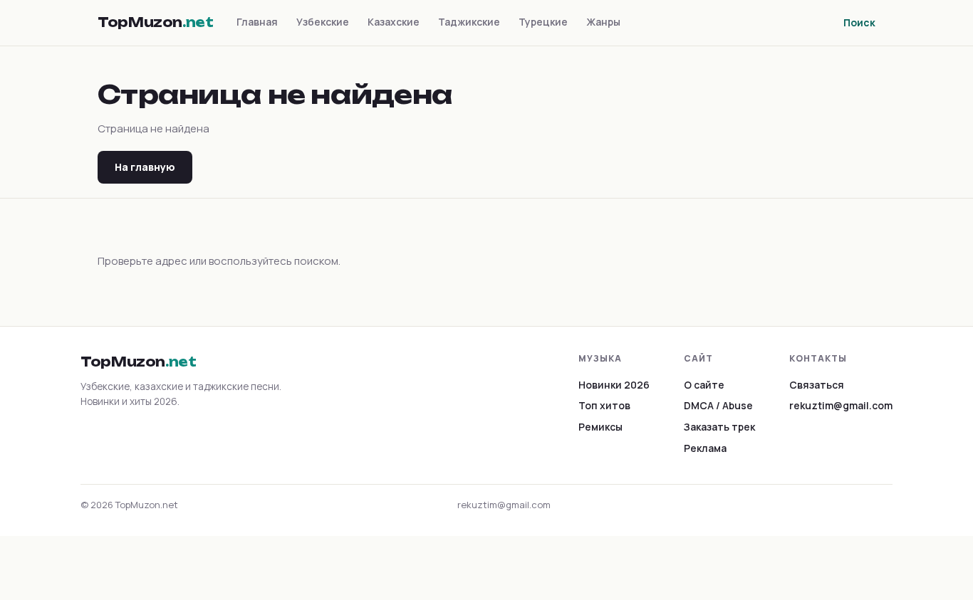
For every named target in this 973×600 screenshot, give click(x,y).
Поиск (859, 22)
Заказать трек (719, 426)
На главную (145, 167)
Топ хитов (604, 405)
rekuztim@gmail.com (841, 405)
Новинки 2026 (614, 384)
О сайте (704, 384)
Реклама (705, 448)
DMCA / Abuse (718, 405)
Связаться (816, 384)
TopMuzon (156, 22)
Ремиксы (600, 426)
